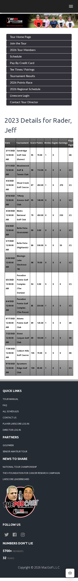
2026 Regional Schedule (25, 89)
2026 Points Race (21, 82)
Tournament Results (22, 76)
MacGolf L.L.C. (50, 567)
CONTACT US (9, 417)
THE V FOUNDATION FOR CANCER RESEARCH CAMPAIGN (31, 473)
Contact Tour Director (24, 102)
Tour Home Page (20, 37)
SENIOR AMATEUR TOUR (15, 451)
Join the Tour (18, 43)
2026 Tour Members (23, 50)
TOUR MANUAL (10, 399)
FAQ (5, 405)
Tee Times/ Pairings (22, 69)
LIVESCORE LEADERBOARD (16, 479)
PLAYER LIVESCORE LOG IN (16, 423)
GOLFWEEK (8, 445)
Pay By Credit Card (22, 63)
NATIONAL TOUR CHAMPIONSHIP (20, 466)
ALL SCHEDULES (11, 411)
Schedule (16, 56)
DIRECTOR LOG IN (12, 429)
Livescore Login (19, 95)
